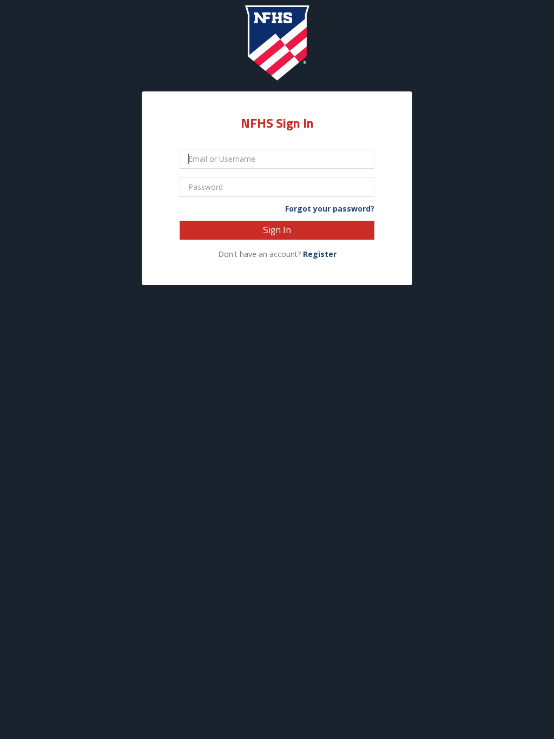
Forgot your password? (329, 209)
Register (320, 254)
